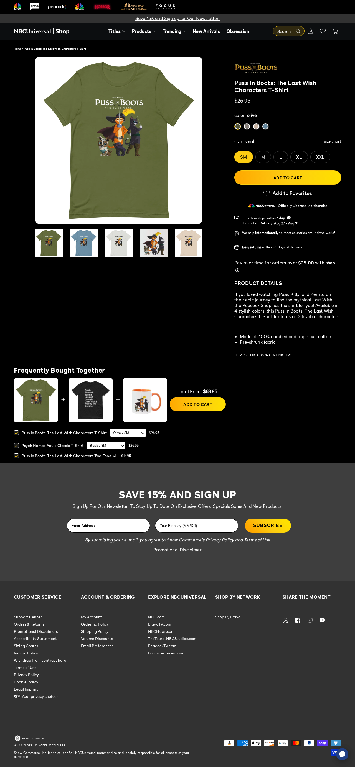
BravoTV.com (159, 624)
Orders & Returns (29, 624)
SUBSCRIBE (268, 525)
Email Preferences (97, 645)
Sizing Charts (26, 645)
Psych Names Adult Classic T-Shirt (53, 445)
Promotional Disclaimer (177, 550)
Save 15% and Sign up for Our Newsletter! (177, 18)
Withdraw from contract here (40, 660)
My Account (91, 617)
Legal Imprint (26, 689)
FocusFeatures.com (165, 653)
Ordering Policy (95, 624)
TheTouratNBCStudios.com (172, 638)
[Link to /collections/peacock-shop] (57, 6)
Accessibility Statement (35, 638)
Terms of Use (25, 667)
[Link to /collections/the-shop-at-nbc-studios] (134, 6)
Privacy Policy (26, 674)
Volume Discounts (97, 638)
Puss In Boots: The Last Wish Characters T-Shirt (64, 432)
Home (17, 48)
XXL (320, 157)
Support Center (28, 617)
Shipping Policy (94, 631)
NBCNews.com (161, 631)
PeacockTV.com (162, 645)
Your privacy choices (39, 696)
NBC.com (156, 617)
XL (299, 157)
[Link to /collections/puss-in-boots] (287, 68)
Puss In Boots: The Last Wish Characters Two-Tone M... (70, 455)
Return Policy (26, 653)
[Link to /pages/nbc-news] (79, 6)
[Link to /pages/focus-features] (165, 6)
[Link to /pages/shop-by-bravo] (34, 6)
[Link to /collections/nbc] (17, 6)
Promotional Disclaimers (36, 631)
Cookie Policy (26, 681)
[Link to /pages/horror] (102, 6)
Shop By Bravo (227, 617)
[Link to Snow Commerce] (29, 740)
